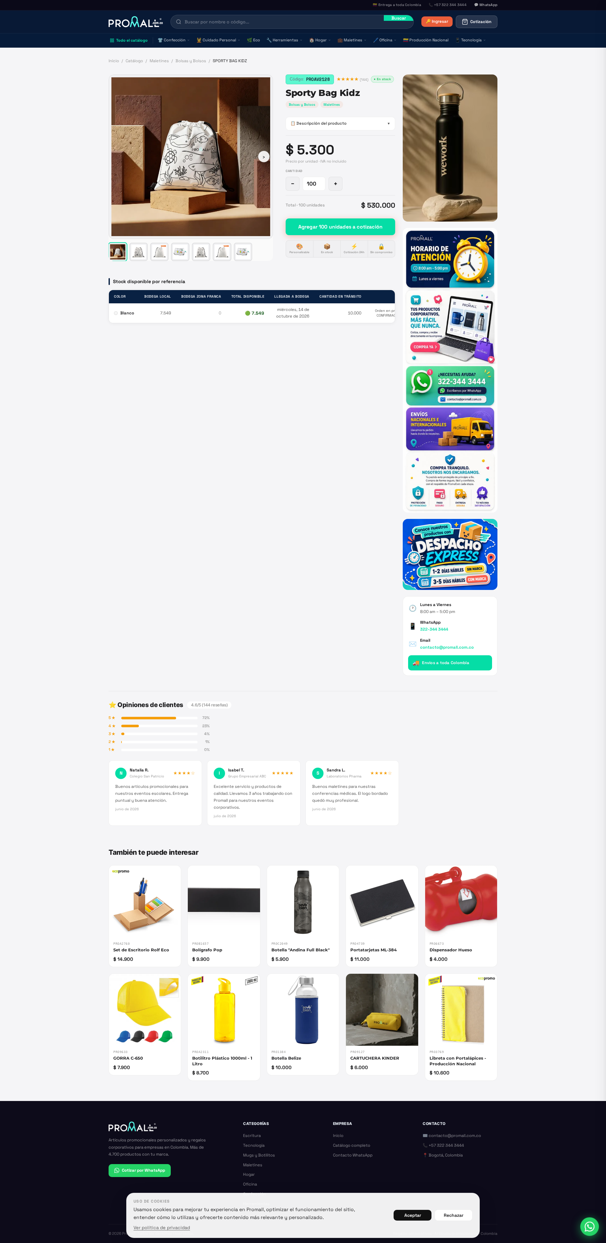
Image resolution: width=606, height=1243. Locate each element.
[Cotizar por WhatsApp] (589, 1226)
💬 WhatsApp (485, 5)
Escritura (252, 1135)
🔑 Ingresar (437, 21)
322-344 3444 (434, 629)
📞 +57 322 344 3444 (443, 1145)
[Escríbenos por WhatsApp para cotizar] (450, 370)
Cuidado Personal (216, 40)
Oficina (382, 40)
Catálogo (134, 60)
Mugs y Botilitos (259, 1155)
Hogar (318, 40)
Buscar (398, 18)
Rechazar (453, 1215)
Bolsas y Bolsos (190, 60)
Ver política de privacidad (162, 1227)
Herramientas (282, 40)
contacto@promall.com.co (447, 647)
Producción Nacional (426, 40)
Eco (253, 40)
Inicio (114, 60)
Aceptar (412, 1215)
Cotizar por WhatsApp (143, 1170)
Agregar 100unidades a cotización (340, 226)
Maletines (349, 40)
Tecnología (468, 40)
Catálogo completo (351, 1145)
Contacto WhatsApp (352, 1155)
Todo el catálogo (132, 40)
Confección (171, 40)
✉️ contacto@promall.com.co (452, 1135)
